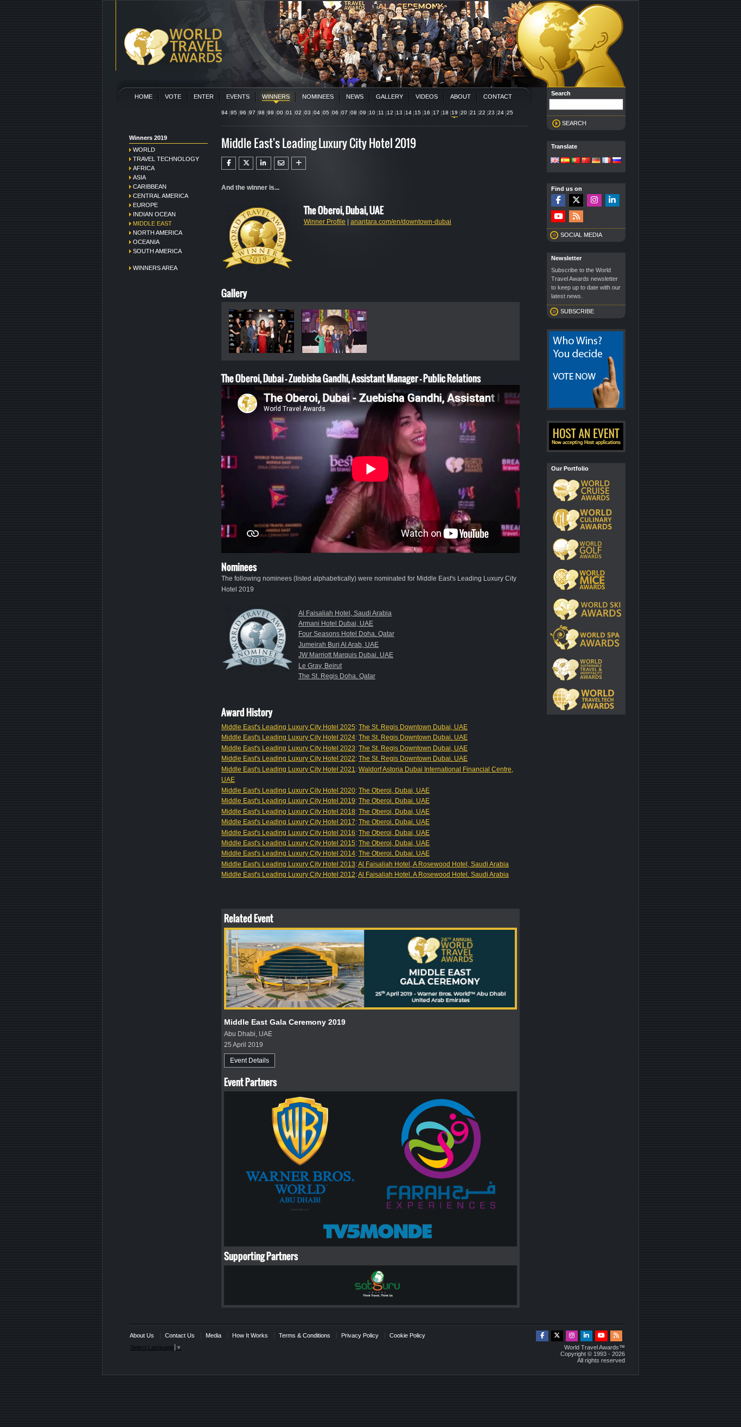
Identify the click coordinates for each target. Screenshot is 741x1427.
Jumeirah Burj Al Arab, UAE (338, 644)
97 (252, 112)
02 (298, 112)
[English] (555, 161)
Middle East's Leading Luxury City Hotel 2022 (288, 758)
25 (510, 112)
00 (280, 112)
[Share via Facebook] (228, 163)
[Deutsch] (596, 161)
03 (307, 112)
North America (157, 232)
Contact (497, 96)
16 (427, 112)
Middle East (152, 223)
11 (381, 112)
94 (224, 112)
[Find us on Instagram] (594, 200)
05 (326, 112)
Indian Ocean (154, 214)
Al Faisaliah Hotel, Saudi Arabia (345, 613)
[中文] (586, 161)
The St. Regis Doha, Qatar (336, 676)
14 (408, 112)
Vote (173, 96)
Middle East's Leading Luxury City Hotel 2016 (288, 833)
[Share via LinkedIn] (263, 163)
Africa (144, 168)
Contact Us (180, 1335)
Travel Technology (166, 159)
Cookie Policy (407, 1335)
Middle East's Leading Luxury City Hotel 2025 (288, 727)
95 (234, 112)
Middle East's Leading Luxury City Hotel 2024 (288, 737)
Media (213, 1335)
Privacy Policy (360, 1335)
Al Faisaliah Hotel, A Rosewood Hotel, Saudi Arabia (433, 864)
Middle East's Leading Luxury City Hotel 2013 (288, 864)
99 (270, 112)
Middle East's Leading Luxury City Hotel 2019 (288, 801)
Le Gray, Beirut (320, 666)
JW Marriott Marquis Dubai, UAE (345, 655)
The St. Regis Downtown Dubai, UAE (413, 727)
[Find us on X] (576, 200)
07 (344, 112)
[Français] (606, 161)
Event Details (249, 1060)
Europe (145, 205)
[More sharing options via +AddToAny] (298, 163)
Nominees (318, 96)
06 (335, 112)
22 (482, 112)
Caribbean (150, 186)
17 (436, 112)
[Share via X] (246, 163)
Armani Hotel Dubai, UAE (335, 623)
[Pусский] (616, 161)
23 (491, 112)
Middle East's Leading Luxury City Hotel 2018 (288, 811)
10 (372, 112)
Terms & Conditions (304, 1335)
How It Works (250, 1335)
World (144, 149)
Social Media (581, 235)
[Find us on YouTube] (558, 216)
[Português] (575, 161)
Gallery (389, 96)
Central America (160, 195)
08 (353, 112)
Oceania (146, 242)
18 (445, 112)
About (460, 96)
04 (317, 112)
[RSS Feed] (576, 216)
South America (157, 251)
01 (289, 112)
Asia (139, 177)
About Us (142, 1335)
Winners (276, 96)
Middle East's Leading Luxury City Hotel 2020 (288, 790)
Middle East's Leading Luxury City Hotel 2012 (288, 874)
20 (464, 112)
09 (363, 112)
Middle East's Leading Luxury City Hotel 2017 (288, 822)
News (354, 96)
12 (390, 112)
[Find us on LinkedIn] (612, 200)
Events (238, 96)
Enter (204, 96)
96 (243, 112)
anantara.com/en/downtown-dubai (400, 222)
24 (500, 112)
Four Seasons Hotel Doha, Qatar (346, 634)
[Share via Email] (281, 163)
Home (143, 96)
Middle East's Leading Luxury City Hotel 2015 (288, 843)
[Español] (565, 161)
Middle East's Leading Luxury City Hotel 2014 (288, 853)
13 (399, 112)
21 (473, 112)
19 (454, 112)
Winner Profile (325, 222)
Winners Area (155, 268)
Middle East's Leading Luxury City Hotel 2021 (288, 769)
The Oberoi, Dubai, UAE (394, 790)
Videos (427, 96)
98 (261, 112)
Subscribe (577, 311)
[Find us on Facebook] (558, 200)
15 (417, 112)
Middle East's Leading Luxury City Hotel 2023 (288, 748)
